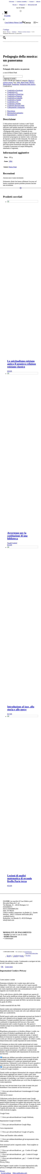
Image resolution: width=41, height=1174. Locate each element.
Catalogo (6, 30)
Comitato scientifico (22, 1)
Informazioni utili (32, 4)
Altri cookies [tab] (4, 1141)
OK (2, 967)
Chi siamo (11, 1)
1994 (18, 82)
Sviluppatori (22, 4)
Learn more (9, 967)
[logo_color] (17, 22)
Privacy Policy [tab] (5, 1162)
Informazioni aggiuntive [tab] (15, 113)
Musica (31, 82)
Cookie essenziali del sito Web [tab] (10, 1005)
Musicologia (7, 84)
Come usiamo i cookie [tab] (7, 980)
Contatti (31, 1)
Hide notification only (20, 1173)
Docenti (15, 4)
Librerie (38, 1)
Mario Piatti (24, 82)
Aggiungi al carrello (9, 78)
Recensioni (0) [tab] (12, 115)
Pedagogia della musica (27, 84)
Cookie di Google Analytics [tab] (9, 1069)
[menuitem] (11, 1)
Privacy (2, 1171)
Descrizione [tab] (11, 111)
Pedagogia (15, 84)
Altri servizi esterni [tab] (6, 1095)
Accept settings (6, 1173)
